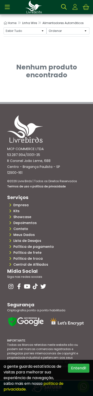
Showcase (22, 217)
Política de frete (27, 252)
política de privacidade (49, 186)
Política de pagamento (33, 246)
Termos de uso (18, 186)
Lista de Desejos (27, 240)
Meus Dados (24, 234)
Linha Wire (29, 23)
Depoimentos (25, 222)
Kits (16, 211)
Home (11, 23)
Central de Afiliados (30, 264)
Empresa (21, 205)
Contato (20, 228)
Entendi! (78, 368)
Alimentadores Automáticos (63, 23)
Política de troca (28, 258)
